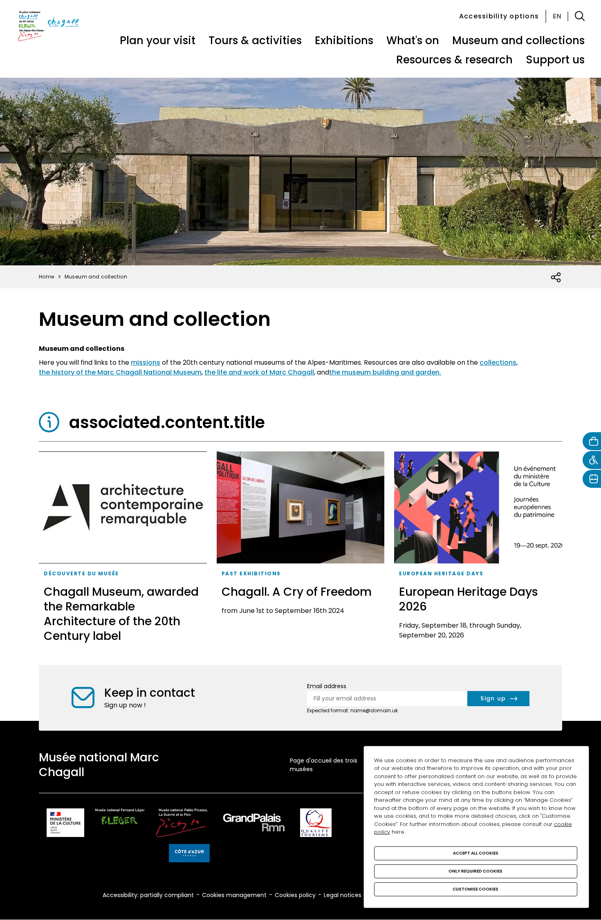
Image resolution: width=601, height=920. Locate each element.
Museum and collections (518, 40)
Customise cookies (475, 889)
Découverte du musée (81, 573)
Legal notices (342, 895)
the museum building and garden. (385, 372)
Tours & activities (255, 40)
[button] (580, 16)
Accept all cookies (475, 853)
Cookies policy (295, 895)
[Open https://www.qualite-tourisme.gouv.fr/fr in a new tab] (316, 824)
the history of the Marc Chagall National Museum (120, 372)
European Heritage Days (441, 573)
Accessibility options (499, 16)
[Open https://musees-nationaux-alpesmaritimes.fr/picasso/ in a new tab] (182, 824)
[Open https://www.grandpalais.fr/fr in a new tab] (254, 824)
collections (498, 362)
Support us (555, 59)
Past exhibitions (251, 573)
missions (145, 362)
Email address (326, 686)
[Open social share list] (556, 277)
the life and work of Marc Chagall (259, 372)
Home (46, 276)
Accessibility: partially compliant (148, 895)
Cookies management (234, 895)
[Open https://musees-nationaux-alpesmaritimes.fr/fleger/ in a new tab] (120, 824)
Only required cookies (475, 871)
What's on (412, 40)
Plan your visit (157, 40)
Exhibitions (344, 40)
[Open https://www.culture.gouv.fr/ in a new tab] (65, 824)
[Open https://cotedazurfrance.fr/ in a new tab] (189, 854)
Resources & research (454, 59)
